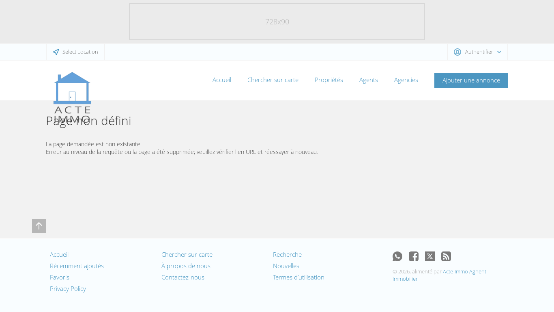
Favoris (59, 277)
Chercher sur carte (272, 80)
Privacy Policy (68, 288)
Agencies (406, 80)
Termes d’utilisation (298, 277)
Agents (368, 80)
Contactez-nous (182, 277)
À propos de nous (185, 266)
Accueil (222, 80)
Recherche (287, 254)
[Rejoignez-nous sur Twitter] (430, 256)
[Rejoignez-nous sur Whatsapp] (397, 256)
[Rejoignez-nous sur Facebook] (414, 256)
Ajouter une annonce (471, 80)
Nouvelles (286, 266)
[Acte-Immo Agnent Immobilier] (72, 98)
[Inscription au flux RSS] (446, 256)
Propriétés (329, 80)
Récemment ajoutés (77, 266)
